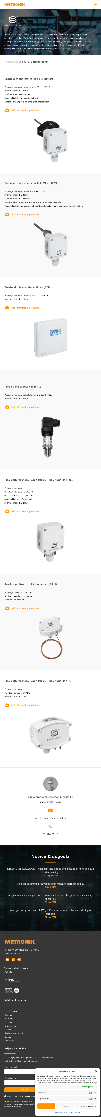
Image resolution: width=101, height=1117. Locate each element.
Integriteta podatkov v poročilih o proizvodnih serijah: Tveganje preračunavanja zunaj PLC (50, 897)
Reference (9, 1018)
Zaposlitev (9, 1041)
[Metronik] (14, 4)
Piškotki (8, 972)
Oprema (8, 1015)
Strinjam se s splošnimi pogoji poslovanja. (23, 1096)
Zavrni (65, 1106)
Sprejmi (46, 1106)
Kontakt (7, 1037)
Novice (7, 1030)
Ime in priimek (10, 1067)
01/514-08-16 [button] (50, 834)
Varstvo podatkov (74, 1112)
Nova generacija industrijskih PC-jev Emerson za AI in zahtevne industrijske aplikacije (50, 912)
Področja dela (10, 1011)
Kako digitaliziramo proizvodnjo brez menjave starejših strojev (50, 883)
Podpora (8, 1022)
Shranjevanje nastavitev (86, 1106)
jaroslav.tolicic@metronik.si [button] (50, 818)
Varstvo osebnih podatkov (16, 968)
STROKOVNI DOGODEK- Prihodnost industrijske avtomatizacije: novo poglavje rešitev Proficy (50, 870)
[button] (96, 1071)
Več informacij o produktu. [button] (25, 110)
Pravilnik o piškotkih (60, 1112)
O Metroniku (10, 1026)
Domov (22, 61)
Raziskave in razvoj (13, 1033)
